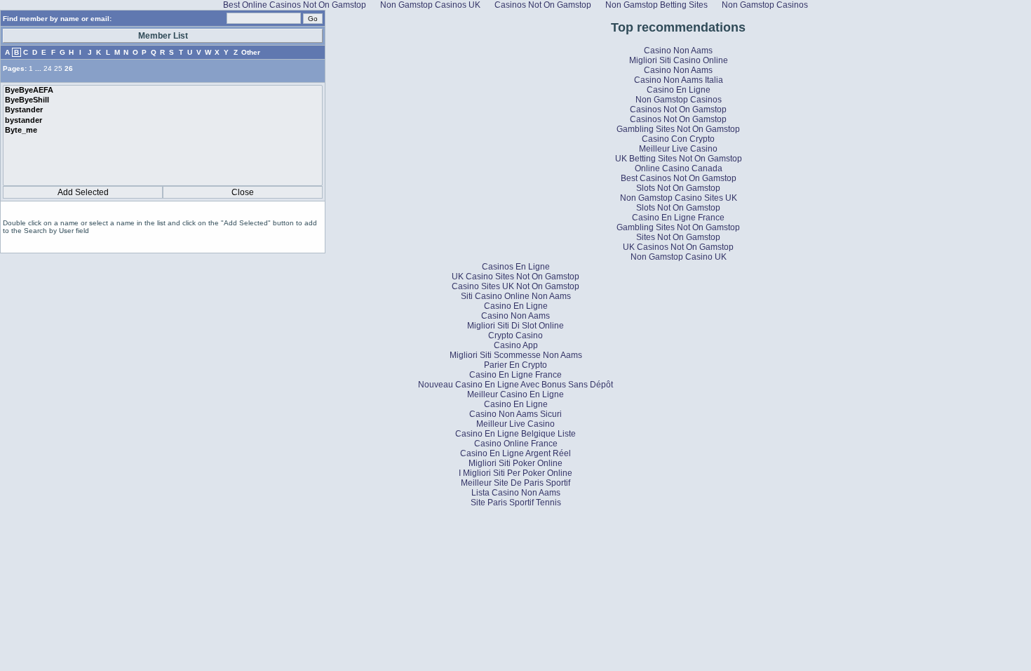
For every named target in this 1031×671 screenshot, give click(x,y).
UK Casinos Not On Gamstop (678, 247)
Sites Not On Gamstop (678, 237)
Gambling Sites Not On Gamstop (678, 129)
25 (58, 68)
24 (47, 68)
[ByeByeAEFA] (163, 90)
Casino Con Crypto (678, 139)
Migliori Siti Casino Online (678, 60)
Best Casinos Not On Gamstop (678, 178)
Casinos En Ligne (516, 267)
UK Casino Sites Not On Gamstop (515, 276)
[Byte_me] (163, 130)
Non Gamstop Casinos (678, 100)
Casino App (516, 345)
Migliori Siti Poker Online (515, 463)
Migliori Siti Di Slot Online (515, 326)
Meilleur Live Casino (678, 149)
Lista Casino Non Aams (515, 493)
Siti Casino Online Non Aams (516, 296)
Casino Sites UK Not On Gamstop (515, 286)
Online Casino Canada (678, 168)
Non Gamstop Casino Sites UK (678, 198)
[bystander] (163, 121)
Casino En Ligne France (678, 217)
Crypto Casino (515, 335)
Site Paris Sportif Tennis (516, 502)
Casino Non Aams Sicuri (515, 414)
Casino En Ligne (678, 90)
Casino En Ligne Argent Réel (515, 453)
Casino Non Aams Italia (678, 80)
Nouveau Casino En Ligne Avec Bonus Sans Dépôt (515, 385)
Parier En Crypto (515, 365)
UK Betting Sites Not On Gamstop (678, 159)
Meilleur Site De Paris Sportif (515, 483)
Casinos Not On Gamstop (678, 109)
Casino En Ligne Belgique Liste (515, 434)
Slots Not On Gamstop (678, 188)
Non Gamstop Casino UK (679, 257)
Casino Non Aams (678, 50)
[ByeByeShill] (163, 100)
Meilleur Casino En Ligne (515, 394)
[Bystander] (163, 110)
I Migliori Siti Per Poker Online (515, 473)
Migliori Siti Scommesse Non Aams (516, 355)
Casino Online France (516, 444)
